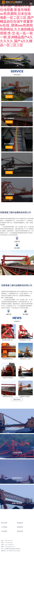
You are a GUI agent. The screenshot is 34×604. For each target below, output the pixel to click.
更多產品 (9, 96)
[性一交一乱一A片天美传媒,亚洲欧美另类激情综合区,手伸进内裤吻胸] (17, 238)
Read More (17, 399)
